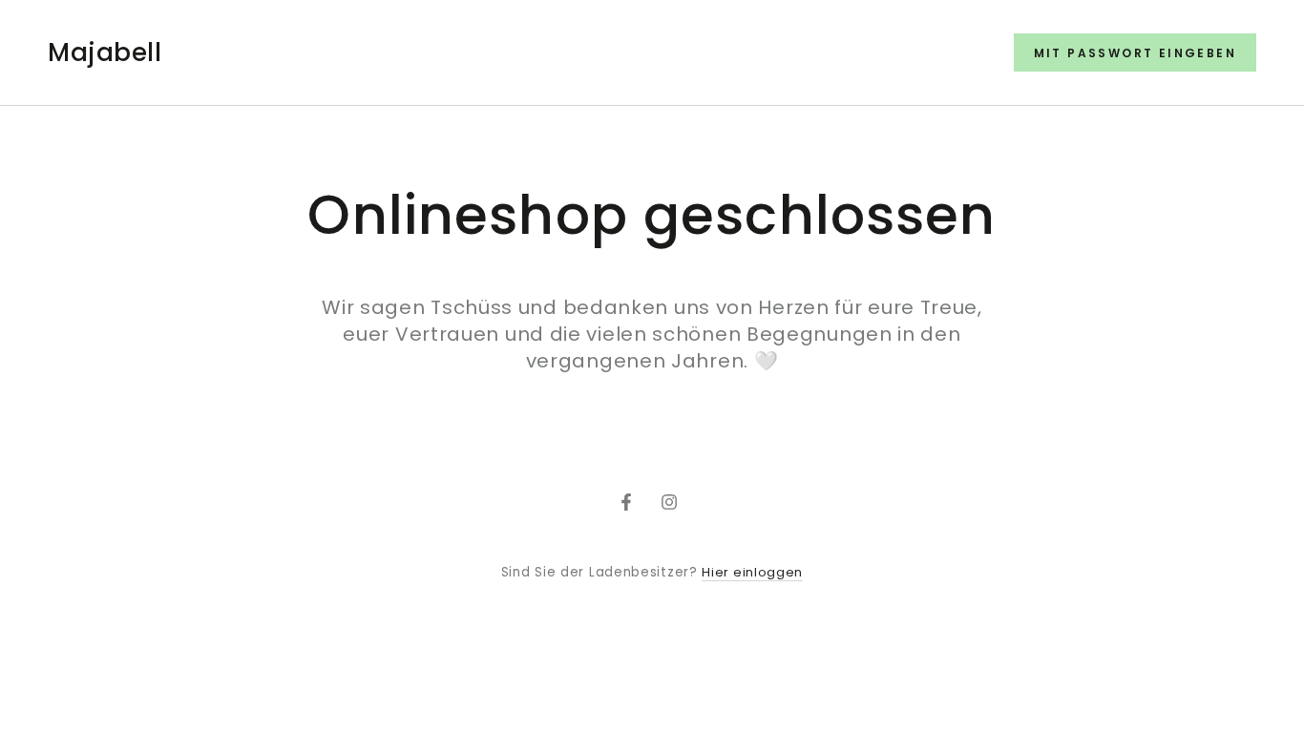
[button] (1135, 52)
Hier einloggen (752, 572)
